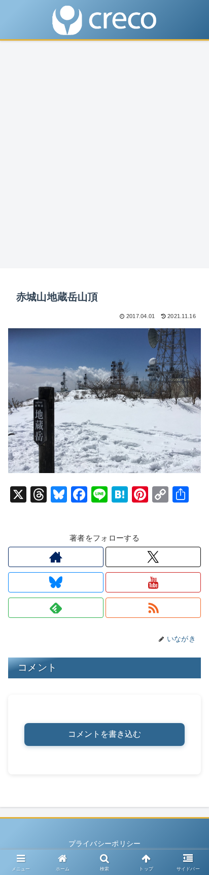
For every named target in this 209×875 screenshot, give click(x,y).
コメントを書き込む (104, 734)
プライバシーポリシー (104, 843)
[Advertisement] (104, 157)
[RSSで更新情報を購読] (153, 608)
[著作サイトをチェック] (55, 557)
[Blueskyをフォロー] (55, 582)
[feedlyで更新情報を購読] (55, 608)
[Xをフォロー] (153, 557)
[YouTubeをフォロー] (153, 582)
